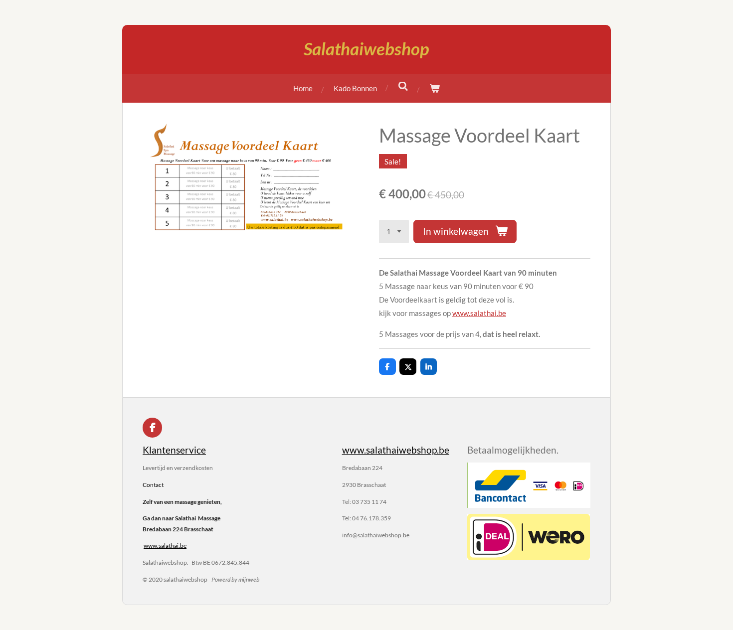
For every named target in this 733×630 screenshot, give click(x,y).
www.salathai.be (479, 313)
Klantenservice (174, 450)
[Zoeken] (403, 86)
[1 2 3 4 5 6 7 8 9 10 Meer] (394, 231)
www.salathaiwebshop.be (395, 450)
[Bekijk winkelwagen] (434, 88)
